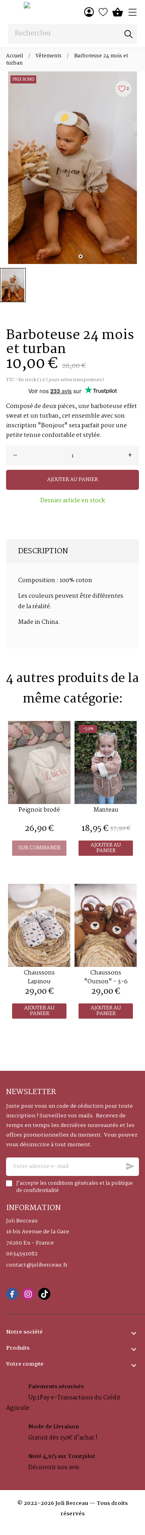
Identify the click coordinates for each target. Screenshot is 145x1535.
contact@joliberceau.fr (37, 1265)
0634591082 (21, 1254)
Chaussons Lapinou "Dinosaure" (39, 982)
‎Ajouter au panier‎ (72, 479)
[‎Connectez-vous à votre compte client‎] (89, 12)
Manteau (105, 810)
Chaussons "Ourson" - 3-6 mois (106, 982)
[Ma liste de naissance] (103, 12)
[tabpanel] (72, 167)
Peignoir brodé (39, 810)
